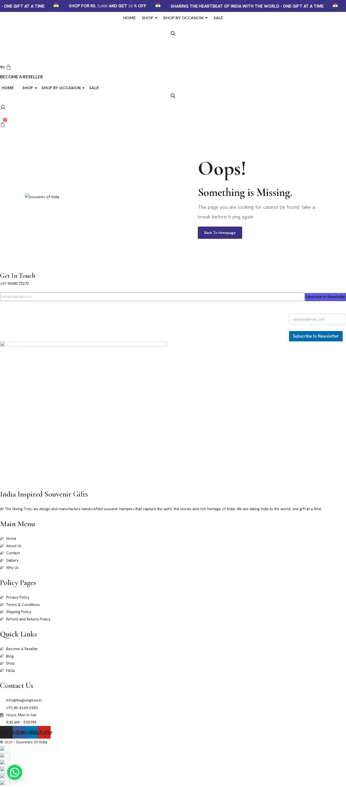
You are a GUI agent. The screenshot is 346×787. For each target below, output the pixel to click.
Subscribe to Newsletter (325, 296)
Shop (27, 87)
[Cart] (2, 125)
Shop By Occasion (61, 87)
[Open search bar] (173, 33)
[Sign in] (3, 108)
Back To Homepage (220, 232)
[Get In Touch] (1, 267)
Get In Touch (17, 276)
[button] (14, 772)
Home (8, 87)
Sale (94, 87)
